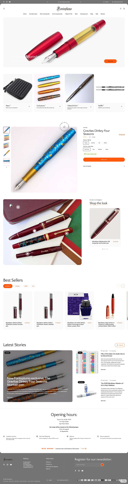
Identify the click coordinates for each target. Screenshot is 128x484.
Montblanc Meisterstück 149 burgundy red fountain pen (101, 242)
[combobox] (106, 2)
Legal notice (17, 481)
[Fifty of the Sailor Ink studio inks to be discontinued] (87, 362)
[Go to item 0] (6, 130)
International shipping (52, 466)
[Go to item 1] (6, 137)
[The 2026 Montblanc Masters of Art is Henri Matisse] (87, 391)
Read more (10, 397)
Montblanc (81, 382)
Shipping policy (37, 481)
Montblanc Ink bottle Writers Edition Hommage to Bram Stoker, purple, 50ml (76, 324)
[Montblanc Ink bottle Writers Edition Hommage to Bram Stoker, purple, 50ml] (79, 305)
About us (48, 462)
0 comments (21, 374)
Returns (48, 469)
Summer (93, 142)
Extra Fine (87, 149)
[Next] (80, 2)
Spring (86, 142)
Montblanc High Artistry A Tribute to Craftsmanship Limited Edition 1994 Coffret (107, 324)
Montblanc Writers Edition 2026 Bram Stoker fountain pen (14, 324)
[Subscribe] (102, 464)
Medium (100, 149)
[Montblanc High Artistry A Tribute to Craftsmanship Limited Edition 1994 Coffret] (110, 305)
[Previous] (47, 2)
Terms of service (31, 481)
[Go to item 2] (6, 145)
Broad (107, 149)
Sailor (80, 352)
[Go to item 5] (6, 161)
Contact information (23, 481)
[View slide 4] (107, 249)
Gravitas (85, 127)
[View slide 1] (103, 249)
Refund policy (11, 481)
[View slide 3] (106, 249)
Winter (105, 142)
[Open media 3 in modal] (44, 160)
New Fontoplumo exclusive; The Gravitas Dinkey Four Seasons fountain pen (28, 381)
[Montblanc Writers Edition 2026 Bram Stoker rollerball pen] (48, 305)
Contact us (49, 464)
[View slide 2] (104, 249)
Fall (99, 142)
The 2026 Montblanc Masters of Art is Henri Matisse (112, 384)
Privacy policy (5, 481)
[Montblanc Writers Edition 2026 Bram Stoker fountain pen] (17, 305)
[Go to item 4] (6, 153)
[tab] (7, 286)
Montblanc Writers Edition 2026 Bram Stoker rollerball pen (45, 324)
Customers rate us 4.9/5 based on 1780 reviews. (67, 448)
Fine (94, 149)
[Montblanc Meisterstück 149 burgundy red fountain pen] (105, 223)
